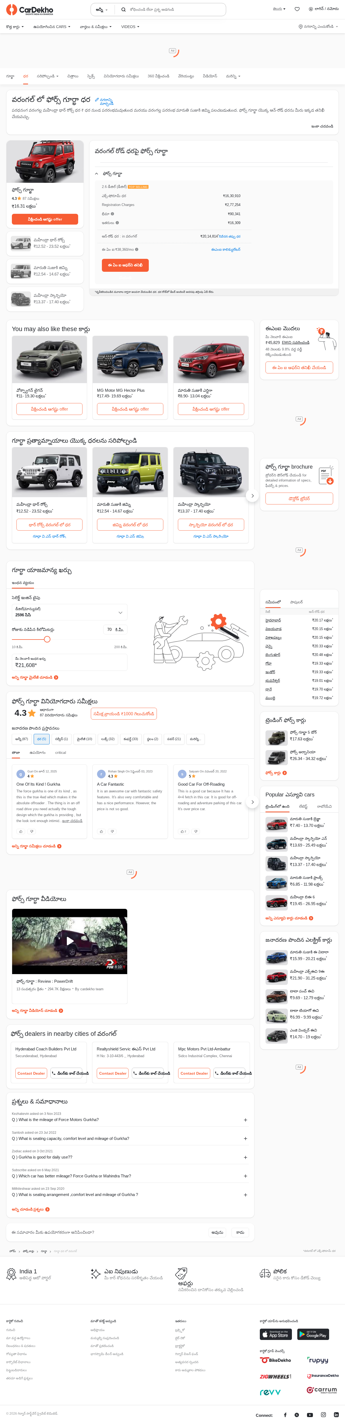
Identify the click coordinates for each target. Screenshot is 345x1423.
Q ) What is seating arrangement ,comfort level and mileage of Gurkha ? (75, 1194)
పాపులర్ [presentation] (296, 602)
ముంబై (270, 698)
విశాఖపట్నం (273, 637)
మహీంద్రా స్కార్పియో (194, 504)
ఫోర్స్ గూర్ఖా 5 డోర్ (303, 732)
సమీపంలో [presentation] (273, 602)
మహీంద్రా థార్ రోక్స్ (31, 504)
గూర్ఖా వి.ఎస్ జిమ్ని (130, 536)
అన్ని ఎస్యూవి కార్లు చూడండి (286, 918)
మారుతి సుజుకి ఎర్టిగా (195, 390)
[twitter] (297, 1416)
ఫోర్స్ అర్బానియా (303, 752)
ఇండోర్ (270, 672)
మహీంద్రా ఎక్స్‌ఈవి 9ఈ (307, 971)
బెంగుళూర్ (272, 655)
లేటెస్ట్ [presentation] (303, 806)
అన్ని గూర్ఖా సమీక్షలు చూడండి (34, 846)
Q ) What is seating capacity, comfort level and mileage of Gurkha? (70, 1138)
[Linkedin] (336, 1416)
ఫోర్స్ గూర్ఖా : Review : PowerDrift (44, 981)
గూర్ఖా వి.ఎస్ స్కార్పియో (211, 536)
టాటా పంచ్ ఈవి (302, 991)
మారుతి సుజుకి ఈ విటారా (309, 952)
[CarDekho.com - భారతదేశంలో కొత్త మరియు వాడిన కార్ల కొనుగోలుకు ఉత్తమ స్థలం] (29, 9)
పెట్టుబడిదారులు (16, 1370)
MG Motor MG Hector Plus (121, 390)
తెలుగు (277, 9)
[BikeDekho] (275, 1360)
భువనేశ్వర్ (272, 681)
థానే (268, 689)
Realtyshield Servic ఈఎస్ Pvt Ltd (126, 1049)
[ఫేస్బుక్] (285, 1416)
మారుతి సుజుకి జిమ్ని (114, 504)
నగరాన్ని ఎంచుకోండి (318, 26)
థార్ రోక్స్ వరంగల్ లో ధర (49, 525)
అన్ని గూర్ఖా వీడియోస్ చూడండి (34, 1010)
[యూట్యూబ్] (310, 1416)
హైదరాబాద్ (273, 620)
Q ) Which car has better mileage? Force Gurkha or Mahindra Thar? (71, 1176)
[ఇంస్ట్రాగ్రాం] (323, 1416)
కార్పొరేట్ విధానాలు (18, 1362)
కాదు (240, 1232)
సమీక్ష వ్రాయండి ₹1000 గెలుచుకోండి (124, 713)
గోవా (268, 663)
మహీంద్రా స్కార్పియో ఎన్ (308, 838)
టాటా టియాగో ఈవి (304, 1010)
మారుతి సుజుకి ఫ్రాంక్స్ (306, 877)
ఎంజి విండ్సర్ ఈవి (303, 1030)
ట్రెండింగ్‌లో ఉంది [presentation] (277, 806)
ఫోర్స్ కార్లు (273, 773)
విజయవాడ (273, 629)
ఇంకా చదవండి (322, 126)
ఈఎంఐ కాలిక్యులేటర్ (225, 250)
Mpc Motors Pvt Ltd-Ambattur (204, 1049)
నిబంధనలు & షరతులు (20, 1346)
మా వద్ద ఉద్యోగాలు (18, 1338)
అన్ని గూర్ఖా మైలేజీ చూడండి (32, 677)
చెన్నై (268, 646)
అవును (217, 1232)
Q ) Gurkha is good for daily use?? (42, 1157)
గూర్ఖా (10, 76)
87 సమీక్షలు (31, 199)
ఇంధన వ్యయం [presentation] (23, 582)
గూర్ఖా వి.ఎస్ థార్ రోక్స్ (49, 536)
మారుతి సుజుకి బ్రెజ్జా (305, 819)
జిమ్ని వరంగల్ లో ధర (130, 525)
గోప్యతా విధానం (16, 1354)
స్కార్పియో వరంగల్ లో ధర (211, 525)
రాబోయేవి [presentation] (324, 806)
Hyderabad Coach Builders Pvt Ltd (45, 1049)
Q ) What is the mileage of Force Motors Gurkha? (55, 1119)
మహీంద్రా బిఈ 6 (302, 897)
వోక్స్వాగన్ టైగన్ (29, 390)
